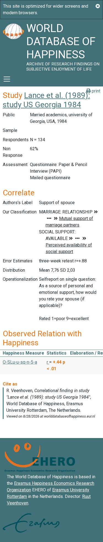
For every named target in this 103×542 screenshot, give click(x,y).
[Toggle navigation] (7, 79)
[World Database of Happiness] (13, 45)
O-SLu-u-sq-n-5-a (20, 362)
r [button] (48, 362)
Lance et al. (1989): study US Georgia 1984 (46, 100)
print (95, 91)
